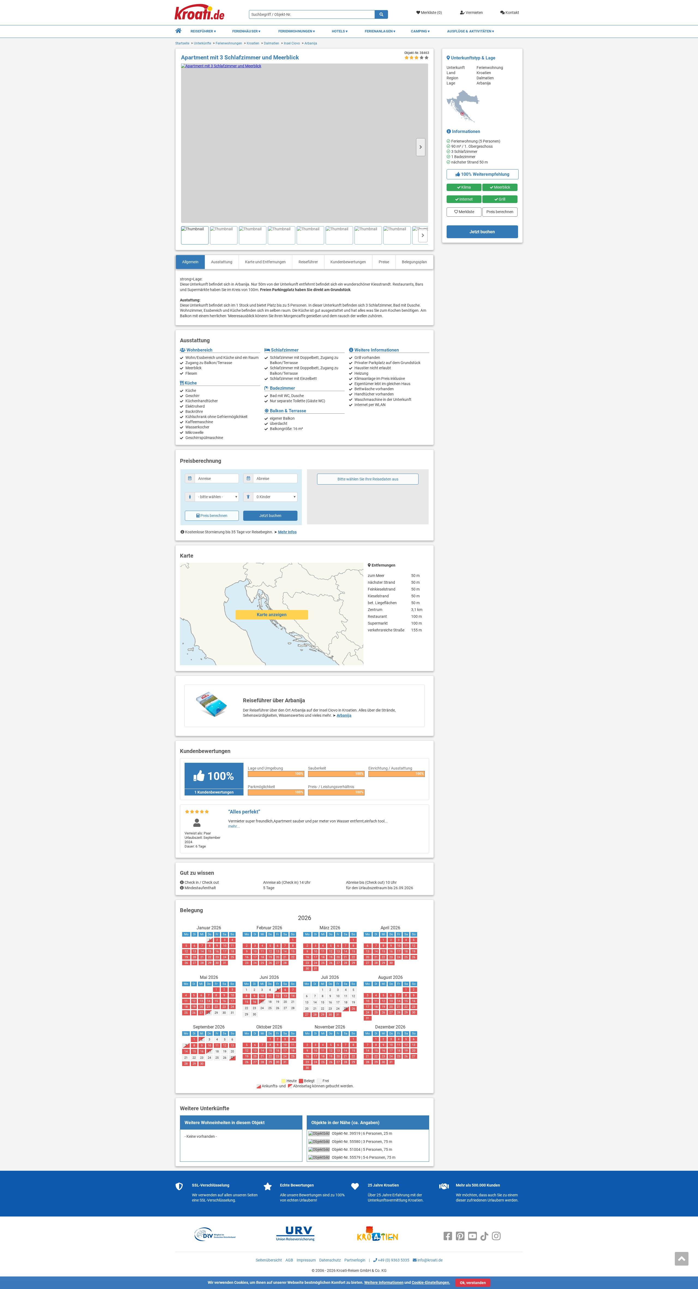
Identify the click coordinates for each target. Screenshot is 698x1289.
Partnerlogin (354, 1260)
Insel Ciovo (292, 43)
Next (420, 147)
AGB (289, 1260)
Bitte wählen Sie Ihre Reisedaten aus (368, 479)
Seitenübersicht (269, 1260)
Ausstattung (221, 262)
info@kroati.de (430, 1260)
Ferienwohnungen (229, 43)
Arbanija (311, 43)
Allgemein (190, 262)
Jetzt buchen (270, 515)
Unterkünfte (202, 43)
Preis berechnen (213, 515)
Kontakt (512, 12)
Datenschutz (330, 1260)
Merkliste (465, 210)
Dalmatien (271, 43)
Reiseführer (308, 262)
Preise (384, 262)
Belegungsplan (414, 262)
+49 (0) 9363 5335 (393, 1260)
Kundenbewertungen (348, 262)
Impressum (306, 1260)
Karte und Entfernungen (265, 262)
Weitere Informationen (384, 1282)
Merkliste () (431, 12)
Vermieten (474, 12)
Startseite (182, 43)
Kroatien (253, 43)
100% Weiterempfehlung (484, 174)
